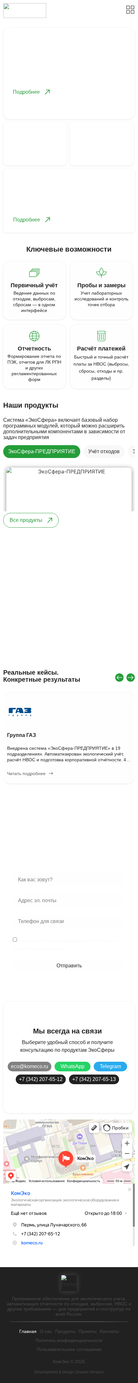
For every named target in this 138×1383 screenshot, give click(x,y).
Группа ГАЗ (21, 735)
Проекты (88, 1331)
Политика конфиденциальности (69, 1340)
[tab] (41, 451)
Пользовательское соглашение (69, 1349)
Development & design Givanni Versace (69, 1372)
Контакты (109, 1331)
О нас (46, 1331)
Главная (28, 1331)
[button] (119, 677)
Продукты (65, 1331)
